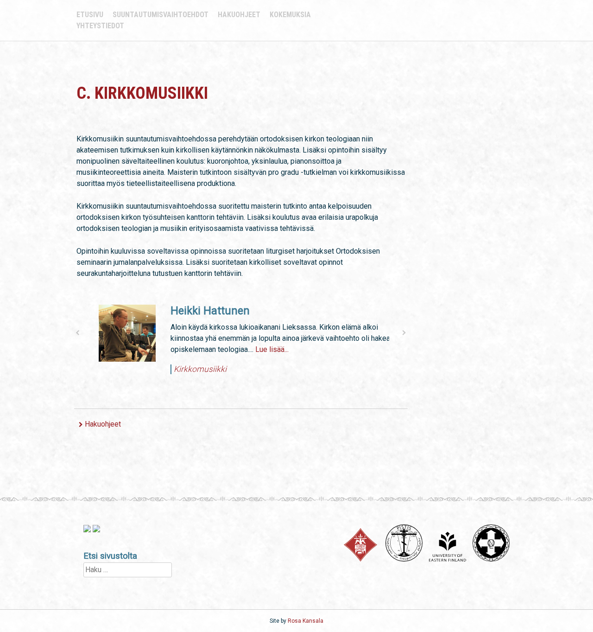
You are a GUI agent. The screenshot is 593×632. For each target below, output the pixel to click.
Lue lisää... (268, 349)
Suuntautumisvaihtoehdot (160, 14)
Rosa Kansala (305, 621)
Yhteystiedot (100, 25)
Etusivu (89, 14)
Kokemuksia (290, 14)
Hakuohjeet (239, 14)
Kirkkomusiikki (196, 369)
